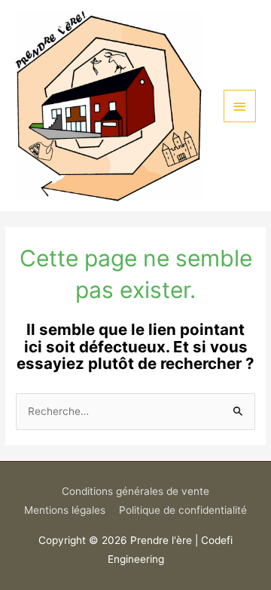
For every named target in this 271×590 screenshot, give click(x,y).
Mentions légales (64, 510)
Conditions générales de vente (135, 491)
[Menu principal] (240, 106)
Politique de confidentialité (183, 510)
